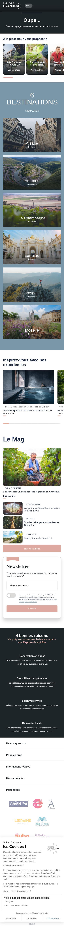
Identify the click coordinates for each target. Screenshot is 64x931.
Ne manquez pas (16, 743)
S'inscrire (32, 609)
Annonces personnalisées (17, 905)
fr (27, 6)
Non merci (11, 918)
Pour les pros (14, 755)
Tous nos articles (32, 548)
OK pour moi (53, 918)
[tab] (8, 77)
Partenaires (13, 790)
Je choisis (32, 918)
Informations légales (18, 766)
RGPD (32, 924)
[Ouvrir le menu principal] (57, 5)
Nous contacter (15, 778)
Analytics (9, 902)
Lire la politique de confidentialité (17, 891)
